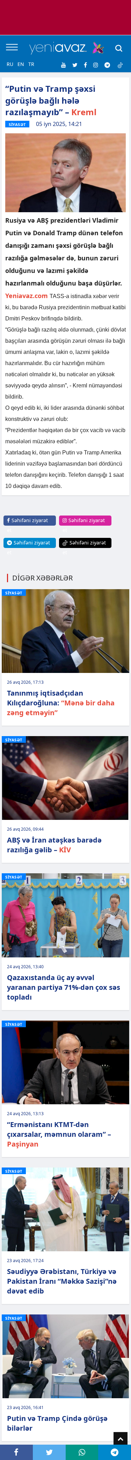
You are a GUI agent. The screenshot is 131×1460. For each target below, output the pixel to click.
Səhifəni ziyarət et (27, 525)
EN (20, 64)
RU (10, 64)
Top (121, 1439)
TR (31, 64)
